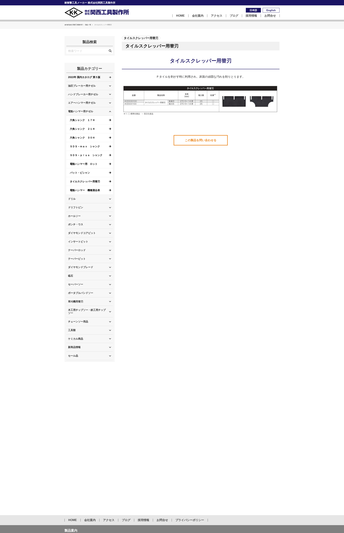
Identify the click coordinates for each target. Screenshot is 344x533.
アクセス (216, 15)
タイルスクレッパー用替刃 (85, 181)
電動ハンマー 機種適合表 (85, 190)
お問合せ (270, 15)
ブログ (234, 15)
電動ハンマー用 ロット (83, 163)
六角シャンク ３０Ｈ (82, 137)
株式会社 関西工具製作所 (74, 25)
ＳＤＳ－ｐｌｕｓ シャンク (86, 155)
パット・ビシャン (80, 172)
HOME (180, 15)
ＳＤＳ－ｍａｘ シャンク (85, 146)
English (271, 10)
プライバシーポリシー (189, 520)
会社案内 (198, 15)
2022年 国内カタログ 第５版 (84, 77)
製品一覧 (88, 25)
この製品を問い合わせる (200, 140)
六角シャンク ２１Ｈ (82, 128)
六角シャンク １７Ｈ (82, 120)
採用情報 (251, 15)
